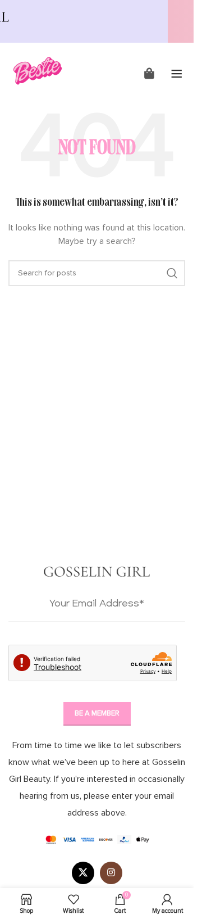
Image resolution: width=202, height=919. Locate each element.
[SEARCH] (172, 273)
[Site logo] (38, 69)
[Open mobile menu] (177, 73)
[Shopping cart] (149, 73)
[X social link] (83, 873)
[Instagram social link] (111, 873)
